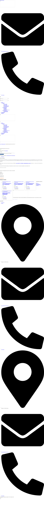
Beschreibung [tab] (2, 156)
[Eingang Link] (7, 120)
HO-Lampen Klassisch (6, 106)
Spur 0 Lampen (5, 104)
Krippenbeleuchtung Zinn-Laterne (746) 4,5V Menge (5, 153)
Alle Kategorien (3, 123)
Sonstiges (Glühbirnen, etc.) (7, 130)
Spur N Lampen (5, 127)
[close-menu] (0, 121)
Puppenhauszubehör (5, 110)
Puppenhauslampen (6, 131)
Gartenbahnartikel (3, 112)
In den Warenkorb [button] (5, 188)
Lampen (3, 103)
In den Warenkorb (2, 154)
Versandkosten (6, 150)
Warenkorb (2, 113)
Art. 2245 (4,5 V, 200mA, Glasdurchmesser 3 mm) (23, 163)
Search (0, 98)
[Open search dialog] (0, 99)
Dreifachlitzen (5, 108)
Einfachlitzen (5, 109)
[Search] (8, 98)
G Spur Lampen (5, 124)
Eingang (2, 102)
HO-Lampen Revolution (6, 126)
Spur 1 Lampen (5, 105)
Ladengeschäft (2, 133)
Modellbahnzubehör (5, 107)
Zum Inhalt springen (2, 0)
